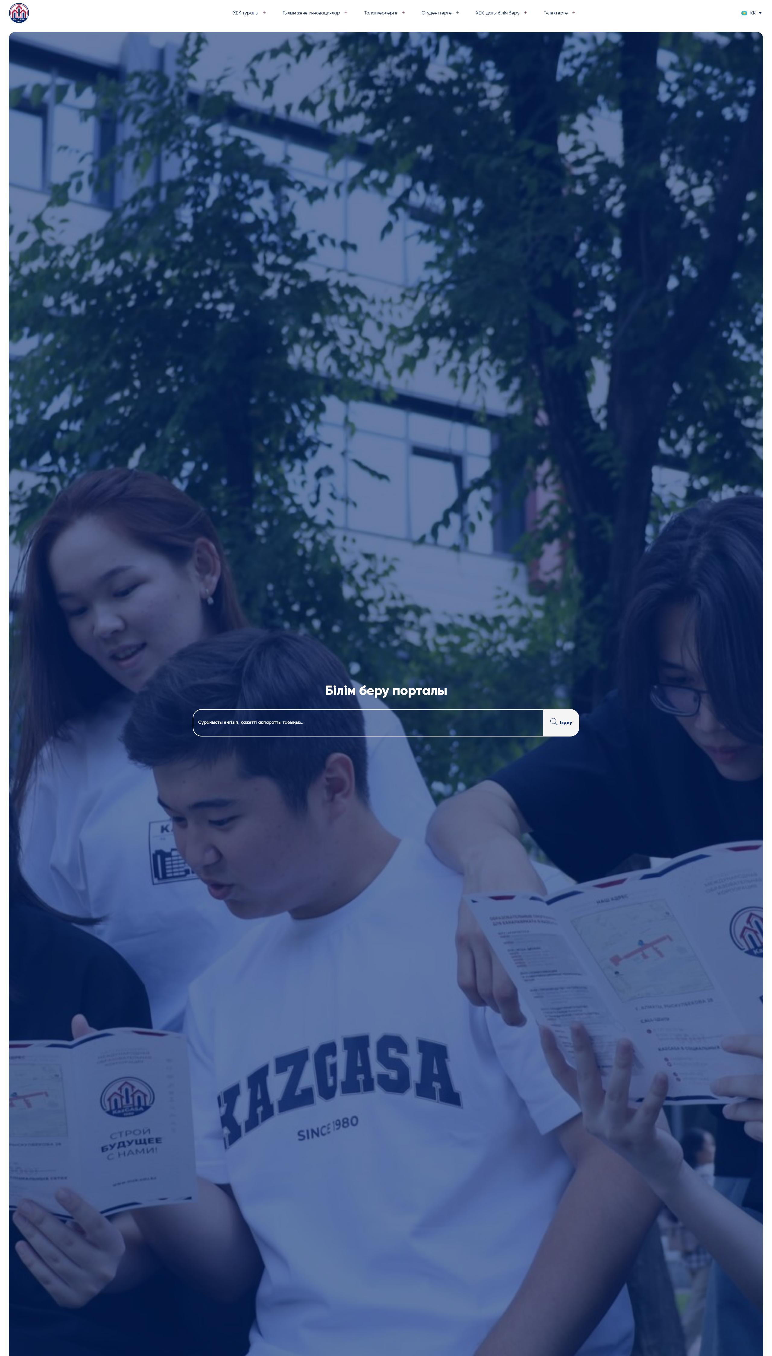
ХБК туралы (245, 13)
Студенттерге (437, 13)
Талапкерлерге (380, 13)
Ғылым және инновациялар (311, 13)
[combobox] (368, 723)
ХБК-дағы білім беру (498, 13)
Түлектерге (556, 13)
